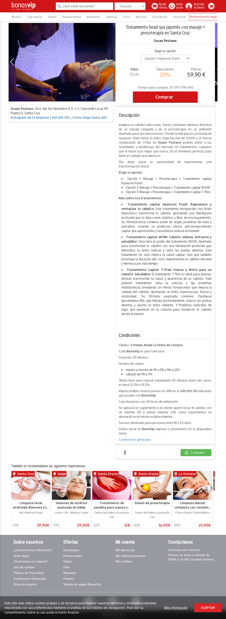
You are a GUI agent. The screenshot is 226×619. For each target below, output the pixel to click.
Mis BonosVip (125, 550)
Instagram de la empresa (30, 117)
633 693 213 (60, 117)
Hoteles (111, 17)
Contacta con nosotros (184, 550)
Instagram (137, 452)
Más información (176, 608)
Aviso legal (20, 556)
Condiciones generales (135, 439)
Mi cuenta (125, 542)
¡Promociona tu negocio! (206, 16)
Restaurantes (71, 17)
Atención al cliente (197, 6)
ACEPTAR (208, 608)
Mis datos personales (130, 556)
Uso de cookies (24, 567)
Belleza (141, 17)
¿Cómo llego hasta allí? (89, 117)
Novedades (71, 550)
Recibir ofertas (163, 6)
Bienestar (93, 17)
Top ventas (34, 17)
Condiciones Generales (29, 578)
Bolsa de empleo (25, 584)
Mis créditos (124, 561)
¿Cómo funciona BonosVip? (33, 550)
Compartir (125, 452)
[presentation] (13, 62)
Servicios (179, 17)
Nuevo (16, 17)
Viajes (52, 17)
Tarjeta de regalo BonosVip (82, 584)
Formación (160, 17)
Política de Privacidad (28, 573)
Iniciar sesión (180, 6)
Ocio (126, 17)
